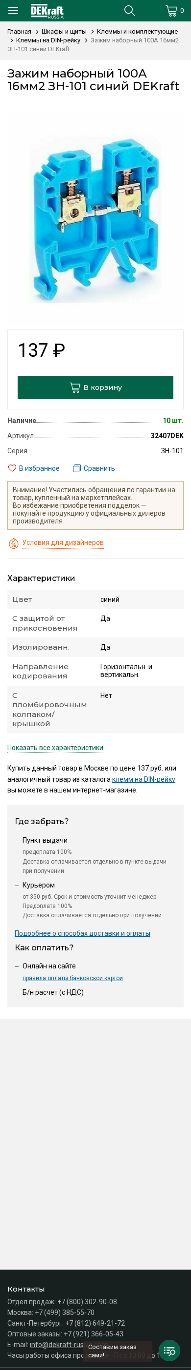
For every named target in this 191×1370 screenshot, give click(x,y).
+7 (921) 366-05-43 (93, 1334)
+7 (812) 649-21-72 (95, 1323)
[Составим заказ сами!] (169, 1350)
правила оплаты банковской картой (73, 978)
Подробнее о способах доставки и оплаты (82, 933)
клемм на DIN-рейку (143, 779)
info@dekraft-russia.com (69, 1345)
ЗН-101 (172, 451)
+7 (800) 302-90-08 (87, 1302)
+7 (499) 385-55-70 (65, 1312)
